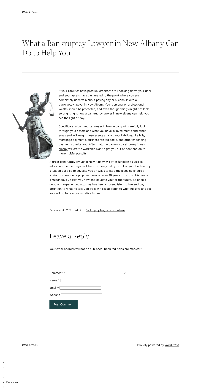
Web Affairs (30, 12)
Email (54, 287)
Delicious (12, 382)
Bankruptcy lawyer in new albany (105, 210)
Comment (57, 273)
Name (54, 280)
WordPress (172, 345)
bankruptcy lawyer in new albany (109, 113)
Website (54, 295)
